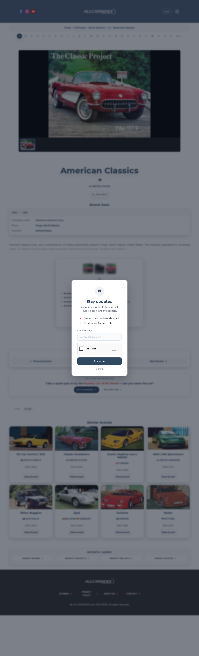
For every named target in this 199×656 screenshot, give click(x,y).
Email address (85, 331)
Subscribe (99, 361)
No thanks (99, 369)
